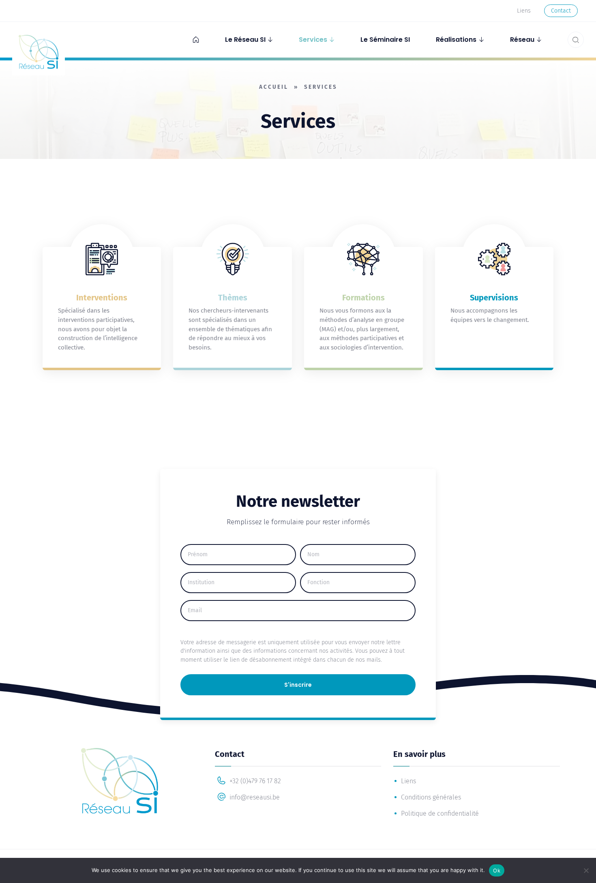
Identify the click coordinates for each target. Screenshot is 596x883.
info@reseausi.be (254, 797)
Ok (496, 870)
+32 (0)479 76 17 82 (254, 781)
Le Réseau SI (245, 39)
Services (313, 39)
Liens (524, 10)
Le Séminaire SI (385, 39)
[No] (586, 870)
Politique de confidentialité (440, 813)
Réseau (522, 39)
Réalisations (456, 39)
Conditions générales (431, 797)
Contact (561, 10)
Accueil (273, 87)
